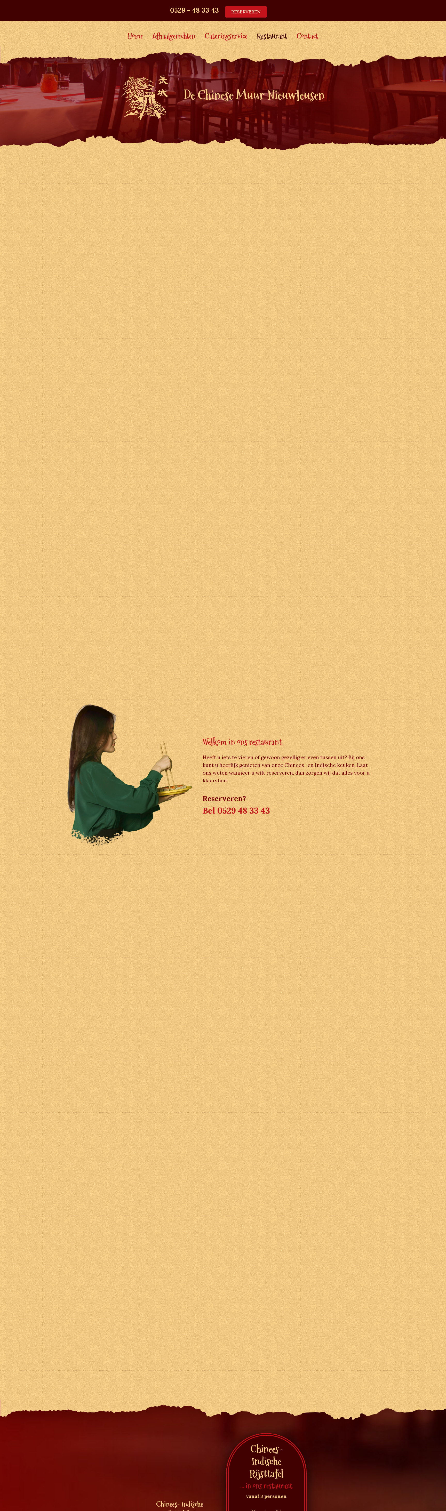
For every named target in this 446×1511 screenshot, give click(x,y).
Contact (307, 37)
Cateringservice (226, 37)
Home (135, 37)
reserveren (246, 12)
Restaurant (272, 37)
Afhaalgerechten (173, 37)
